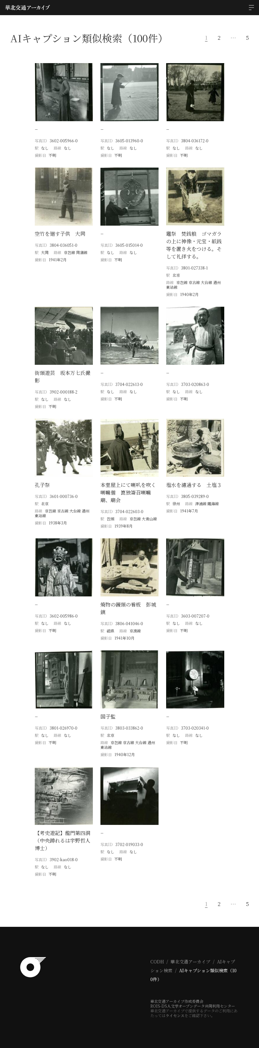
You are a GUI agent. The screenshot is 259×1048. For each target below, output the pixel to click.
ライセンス (175, 1015)
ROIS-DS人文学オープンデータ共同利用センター (192, 1006)
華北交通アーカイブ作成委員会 (176, 1001)
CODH (157, 961)
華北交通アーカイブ (190, 961)
